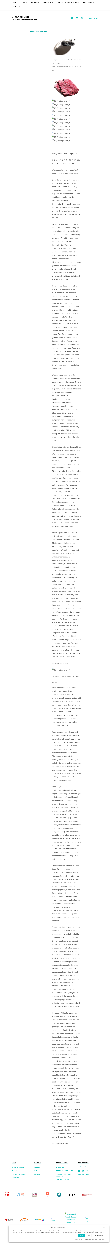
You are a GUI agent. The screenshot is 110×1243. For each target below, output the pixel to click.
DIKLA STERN (20, 17)
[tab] (39, 32)
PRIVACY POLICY (87, 1239)
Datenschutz (60, 1167)
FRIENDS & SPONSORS (19, 1174)
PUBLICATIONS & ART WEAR (68, 3)
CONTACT (17, 7)
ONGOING (37, 1167)
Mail (87, 1174)
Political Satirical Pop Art (24, 20)
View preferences (99, 1235)
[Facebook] (72, 18)
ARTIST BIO (15, 1178)
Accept (81, 1235)
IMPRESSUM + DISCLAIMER (98, 1239)
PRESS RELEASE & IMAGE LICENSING (64, 1175)
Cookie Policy (78, 1239)
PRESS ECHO (88, 3)
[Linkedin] (77, 18)
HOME (15, 3)
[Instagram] (82, 18)
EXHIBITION (48, 3)
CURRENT (37, 1174)
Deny (89, 1235)
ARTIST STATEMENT (18, 1167)
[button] (104, 1227)
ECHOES (14, 1171)
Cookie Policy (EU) (62, 1179)
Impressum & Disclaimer (64, 1171)
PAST (35, 1171)
